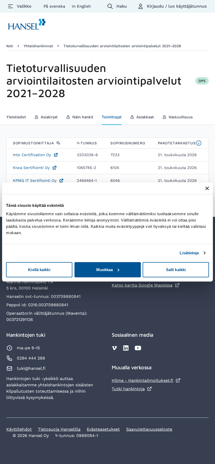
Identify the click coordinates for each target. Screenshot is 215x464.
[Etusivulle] (27, 25)
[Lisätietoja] (199, 143)
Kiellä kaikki (39, 269)
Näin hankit (79, 118)
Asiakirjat (46, 118)
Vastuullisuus (177, 118)
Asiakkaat (142, 118)
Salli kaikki (176, 269)
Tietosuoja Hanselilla (59, 429)
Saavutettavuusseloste (149, 429)
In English (81, 6)
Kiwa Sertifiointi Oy (31, 167)
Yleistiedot (16, 117)
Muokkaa (104, 269)
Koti (9, 46)
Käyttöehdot (19, 429)
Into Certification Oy (32, 154)
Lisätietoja (189, 253)
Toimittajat (112, 117)
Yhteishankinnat (38, 46)
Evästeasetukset (103, 429)
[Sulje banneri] (207, 188)
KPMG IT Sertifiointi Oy (35, 180)
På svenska (55, 6)
